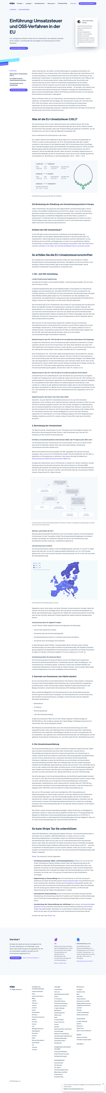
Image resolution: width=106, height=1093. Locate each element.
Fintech (56, 1024)
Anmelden (73, 3)
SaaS (55, 1017)
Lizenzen (79, 1008)
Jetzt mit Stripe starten (18, 48)
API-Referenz (58, 1065)
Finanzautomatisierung (60, 1003)
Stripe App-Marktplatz (60, 1051)
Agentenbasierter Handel (61, 994)
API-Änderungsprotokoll (61, 1070)
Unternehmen (58, 989)
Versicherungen (58, 1031)
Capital (34, 1001)
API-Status (57, 1067)
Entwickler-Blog (58, 1077)
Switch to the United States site (73, 1089)
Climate (34, 1005)
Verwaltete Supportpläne (84, 1039)
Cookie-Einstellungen (83, 1012)
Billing (33, 998)
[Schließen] (103, 1084)
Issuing (34, 1024)
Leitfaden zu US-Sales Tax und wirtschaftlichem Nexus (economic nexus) (64, 246)
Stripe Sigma (35, 1042)
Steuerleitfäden (24, 9)
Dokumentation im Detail (84, 961)
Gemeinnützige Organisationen (63, 1036)
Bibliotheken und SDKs (60, 1072)
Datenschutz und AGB (83, 1001)
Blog (78, 994)
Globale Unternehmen (60, 1006)
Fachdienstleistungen (60, 1038)
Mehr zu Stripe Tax (60, 963)
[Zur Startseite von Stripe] (11, 987)
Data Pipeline (36, 1012)
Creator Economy (59, 1022)
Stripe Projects (58, 1074)
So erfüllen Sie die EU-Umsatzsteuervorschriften (18, 79)
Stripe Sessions (81, 999)
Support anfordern (82, 1037)
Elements (34, 1015)
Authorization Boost (37, 996)
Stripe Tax (35, 856)
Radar (33, 1038)
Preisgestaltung (62, 3)
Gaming (56, 1026)
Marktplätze (57, 1010)
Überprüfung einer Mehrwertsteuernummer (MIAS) (50, 459)
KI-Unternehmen (59, 1019)
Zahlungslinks (36, 1031)
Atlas (33, 994)
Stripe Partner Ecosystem (61, 1054)
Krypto (34, 1010)
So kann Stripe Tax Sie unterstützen (16, 84)
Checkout (35, 1003)
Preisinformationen (37, 991)
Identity (34, 1019)
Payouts (34, 1035)
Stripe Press (80, 1028)
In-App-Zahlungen (59, 1008)
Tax (33, 1045)
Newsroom (80, 1026)
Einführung (13, 71)
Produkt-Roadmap (82, 1021)
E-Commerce (58, 999)
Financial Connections (38, 1017)
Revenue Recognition (38, 1040)
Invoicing (34, 1021)
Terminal (34, 1047)
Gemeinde (80, 996)
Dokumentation (58, 1063)
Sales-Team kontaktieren (87, 3)
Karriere (79, 1023)
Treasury (34, 1049)
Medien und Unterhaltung (61, 1033)
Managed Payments (37, 1028)
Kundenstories (81, 992)
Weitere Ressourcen (82, 1015)
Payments (35, 1033)
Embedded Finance (59, 1001)
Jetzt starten (15, 958)
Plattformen (57, 1015)
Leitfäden (13, 9)
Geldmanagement (59, 1013)
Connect (34, 1008)
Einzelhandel (57, 1043)
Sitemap (79, 1010)
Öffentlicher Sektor (60, 1040)
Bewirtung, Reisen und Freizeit (62, 1029)
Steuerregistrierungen (71, 881)
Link (33, 1026)
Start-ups (57, 992)
